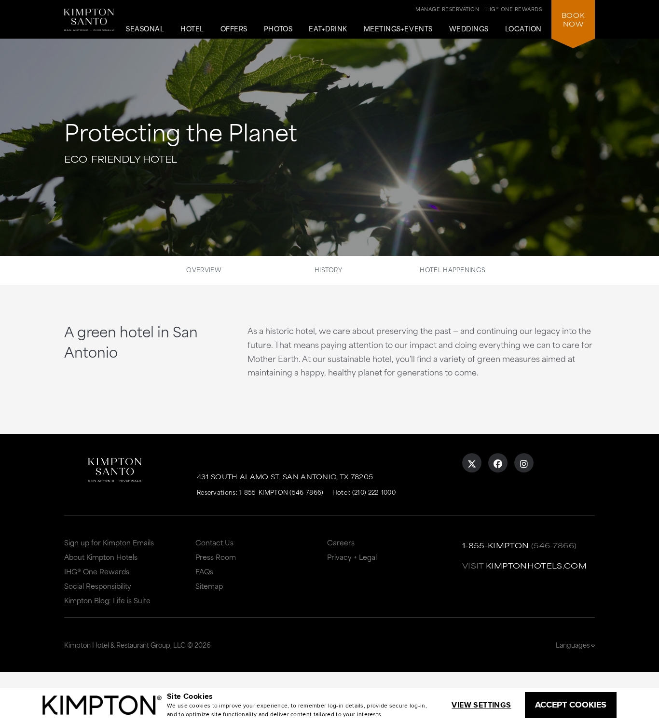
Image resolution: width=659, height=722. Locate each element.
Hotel (192, 29)
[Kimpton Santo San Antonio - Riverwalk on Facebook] (498, 462)
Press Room (215, 556)
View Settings (481, 704)
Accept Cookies (570, 704)
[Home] (89, 23)
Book (573, 19)
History (328, 269)
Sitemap (209, 585)
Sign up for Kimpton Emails (109, 542)
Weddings (469, 29)
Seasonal (145, 29)
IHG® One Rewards (96, 571)
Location (523, 29)
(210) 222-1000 (374, 492)
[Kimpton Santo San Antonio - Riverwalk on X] (471, 462)
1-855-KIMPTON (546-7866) (281, 492)
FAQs (204, 571)
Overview (203, 269)
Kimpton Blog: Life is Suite (107, 600)
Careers (341, 542)
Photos (278, 29)
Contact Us (214, 542)
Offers (233, 29)
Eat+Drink (328, 29)
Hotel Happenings (452, 269)
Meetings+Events (398, 29)
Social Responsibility (97, 585)
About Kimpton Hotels (100, 556)
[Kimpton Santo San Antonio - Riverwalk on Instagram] (524, 462)
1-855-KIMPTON (495, 545)
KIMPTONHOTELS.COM (536, 565)
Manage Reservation (447, 9)
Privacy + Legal (352, 556)
